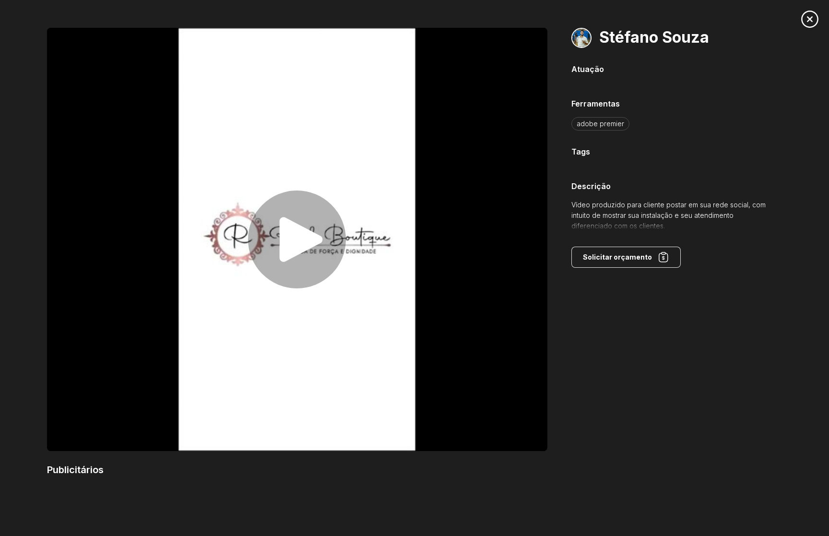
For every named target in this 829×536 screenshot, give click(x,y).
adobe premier (600, 123)
